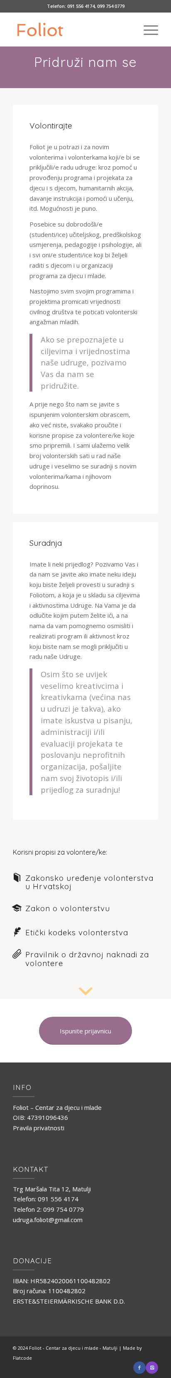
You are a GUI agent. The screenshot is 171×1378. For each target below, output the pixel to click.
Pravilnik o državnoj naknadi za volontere (87, 958)
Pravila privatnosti (38, 1128)
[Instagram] (152, 1367)
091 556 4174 (81, 6)
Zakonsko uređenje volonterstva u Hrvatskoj (89, 882)
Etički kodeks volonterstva (76, 932)
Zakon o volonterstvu (67, 908)
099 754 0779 (111, 6)
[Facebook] (139, 1367)
